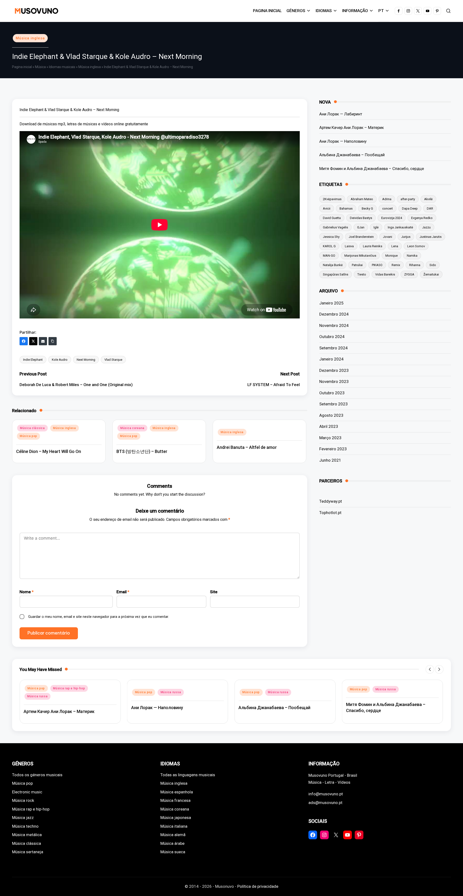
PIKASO (377, 265)
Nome (27, 591)
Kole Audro (60, 359)
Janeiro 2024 (331, 359)
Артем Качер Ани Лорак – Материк (351, 127)
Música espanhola (176, 792)
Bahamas (346, 208)
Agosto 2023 (331, 415)
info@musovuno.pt (325, 793)
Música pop (28, 436)
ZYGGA (409, 274)
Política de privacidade (257, 886)
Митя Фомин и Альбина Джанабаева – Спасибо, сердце (371, 168)
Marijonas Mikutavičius (360, 255)
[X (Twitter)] (33, 341)
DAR (430, 208)
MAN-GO (329, 255)
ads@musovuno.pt (325, 802)
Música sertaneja (27, 851)
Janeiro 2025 (331, 303)
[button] (430, 669)
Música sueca (172, 851)
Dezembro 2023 (334, 370)
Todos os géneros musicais (37, 774)
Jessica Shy (331, 237)
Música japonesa (175, 817)
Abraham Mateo (362, 199)
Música (40, 67)
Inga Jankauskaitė (400, 227)
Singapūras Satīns (335, 274)
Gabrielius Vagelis (335, 227)
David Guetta (332, 218)
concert (387, 208)
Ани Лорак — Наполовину (343, 141)
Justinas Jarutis (431, 237)
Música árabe (172, 843)
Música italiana (173, 826)
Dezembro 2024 (334, 314)
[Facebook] (24, 341)
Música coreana (132, 428)
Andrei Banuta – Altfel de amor (247, 447)
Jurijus (405, 237)
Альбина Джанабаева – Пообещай (352, 154)
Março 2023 (330, 437)
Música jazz (23, 817)
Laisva (349, 246)
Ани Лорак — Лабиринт (340, 114)
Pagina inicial (22, 67)
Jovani (387, 237)
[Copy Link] (52, 341)
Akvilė (428, 199)
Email (122, 591)
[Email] (43, 341)
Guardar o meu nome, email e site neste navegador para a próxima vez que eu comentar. (98, 616)
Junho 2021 (330, 460)
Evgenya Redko (422, 218)
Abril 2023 (328, 426)
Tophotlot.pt (330, 512)
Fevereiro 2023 (333, 448)
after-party (408, 199)
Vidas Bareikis (385, 274)
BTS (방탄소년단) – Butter (141, 451)
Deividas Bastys (361, 218)
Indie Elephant (33, 359)
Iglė (376, 227)
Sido (432, 265)
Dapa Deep (410, 208)
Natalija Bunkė (333, 265)
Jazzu (426, 227)
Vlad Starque (113, 359)
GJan (360, 227)
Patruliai (357, 265)
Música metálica (27, 834)
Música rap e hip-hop (69, 688)
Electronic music (27, 792)
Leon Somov (416, 246)
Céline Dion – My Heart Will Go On (48, 451)
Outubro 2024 (332, 336)
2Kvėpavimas (332, 199)
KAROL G (329, 246)
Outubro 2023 (332, 392)
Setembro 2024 (333, 348)
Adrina (386, 199)
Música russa (37, 696)
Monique (391, 255)
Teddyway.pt (330, 501)
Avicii (326, 208)
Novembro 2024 (334, 325)
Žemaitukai (431, 274)
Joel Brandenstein (361, 237)
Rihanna (414, 265)
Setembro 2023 (333, 404)
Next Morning (86, 359)
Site (214, 591)
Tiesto (361, 274)
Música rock (23, 800)
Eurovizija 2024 (391, 218)
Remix (396, 265)
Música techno (25, 826)
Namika (412, 255)
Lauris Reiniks (372, 246)
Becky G (367, 208)
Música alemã (172, 834)
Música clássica (32, 428)
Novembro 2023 (334, 381)
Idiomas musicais (62, 67)
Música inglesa (30, 38)
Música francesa (175, 800)
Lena (394, 246)
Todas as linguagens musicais (187, 774)
